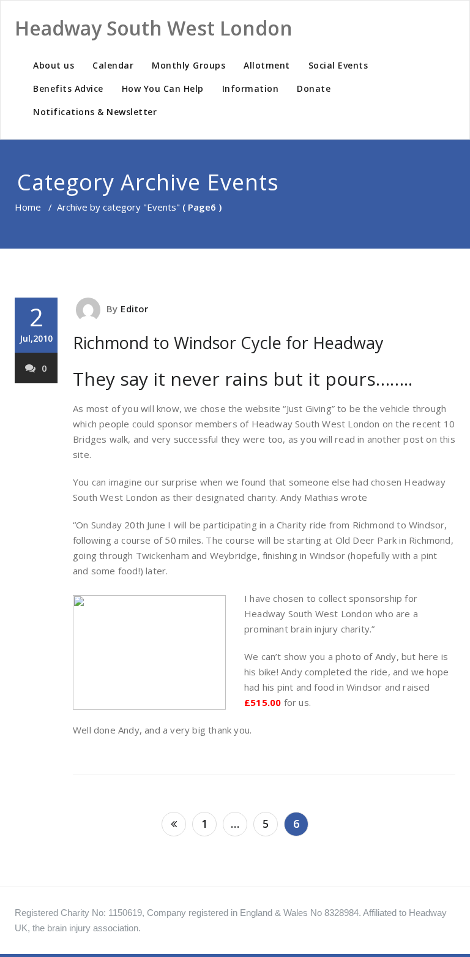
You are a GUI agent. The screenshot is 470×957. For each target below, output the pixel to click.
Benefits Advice (68, 88)
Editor (134, 308)
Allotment (267, 65)
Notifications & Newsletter (95, 112)
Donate (313, 88)
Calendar (112, 65)
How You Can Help (163, 88)
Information (250, 88)
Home (28, 207)
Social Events (338, 65)
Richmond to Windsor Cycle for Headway (228, 342)
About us (53, 65)
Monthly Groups (188, 65)
